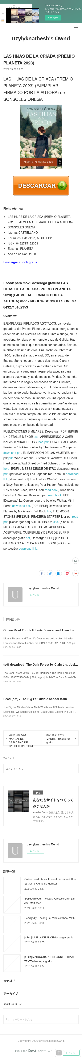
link (49, 511)
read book (51, 490)
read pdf (43, 442)
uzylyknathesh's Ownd (41, 38)
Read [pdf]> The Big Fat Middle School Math (35, 699)
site (36, 436)
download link (28, 548)
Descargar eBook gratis (20, 262)
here (6, 468)
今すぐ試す (53, 17)
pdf (10, 458)
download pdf (12, 453)
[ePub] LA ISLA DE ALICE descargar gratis (48, 937)
